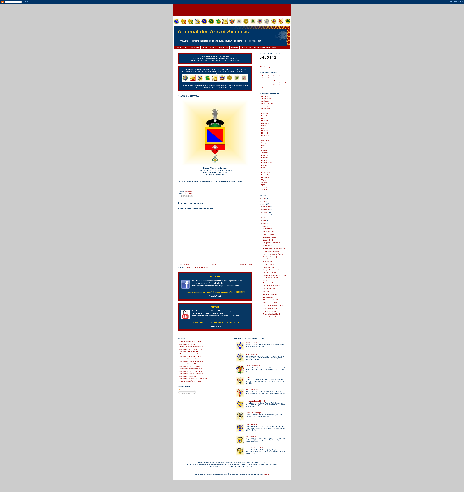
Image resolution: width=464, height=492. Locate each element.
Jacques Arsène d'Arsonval (272, 317)
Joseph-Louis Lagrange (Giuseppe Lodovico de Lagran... (274, 276)
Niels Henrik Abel (269, 267)
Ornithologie (265, 170)
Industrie (264, 148)
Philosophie (265, 177)
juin (264, 223)
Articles (182, 390)
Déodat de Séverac (269, 237)
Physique (264, 180)
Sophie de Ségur (268, 264)
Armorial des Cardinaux (187, 344)
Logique (264, 160)
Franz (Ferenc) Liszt (252, 389)
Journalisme (265, 153)
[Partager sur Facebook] (189, 196)
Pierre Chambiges (269, 283)
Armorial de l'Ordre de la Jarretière (190, 366)
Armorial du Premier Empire (188, 351)
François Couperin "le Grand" (272, 270)
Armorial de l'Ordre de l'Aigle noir (190, 359)
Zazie (265, 280)
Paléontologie (266, 175)
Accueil (178, 47)
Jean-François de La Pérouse (273, 254)
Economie (264, 130)
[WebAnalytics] (182, 401)
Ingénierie (264, 150)
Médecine (264, 167)
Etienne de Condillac (270, 303)
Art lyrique (264, 111)
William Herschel (251, 354)
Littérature (264, 158)
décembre (266, 206)
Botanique (264, 121)
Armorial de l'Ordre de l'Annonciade (191, 361)
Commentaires (185, 394)
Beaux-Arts (265, 116)
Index (185, 47)
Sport (263, 185)
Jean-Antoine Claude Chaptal (273, 305)
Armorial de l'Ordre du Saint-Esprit (190, 369)
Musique (189, 193)
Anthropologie (266, 98)
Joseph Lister (250, 377)
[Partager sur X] (187, 196)
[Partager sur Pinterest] (191, 196)
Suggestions (194, 47)
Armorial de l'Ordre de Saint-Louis (190, 371)
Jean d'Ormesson (269, 289)
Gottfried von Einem (252, 342)
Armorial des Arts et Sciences (213, 31)
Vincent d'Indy (267, 261)
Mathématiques (266, 162)
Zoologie (264, 190)
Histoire (263, 145)
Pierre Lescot (267, 245)
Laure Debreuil (268, 240)
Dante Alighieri (268, 297)
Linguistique (265, 155)
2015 (263, 201)
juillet (265, 220)
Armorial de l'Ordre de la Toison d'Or (191, 374)
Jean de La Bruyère (269, 273)
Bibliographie (223, 47)
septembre (267, 215)
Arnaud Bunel (188, 191)
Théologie (264, 187)
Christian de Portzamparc (254, 413)
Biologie (264, 118)
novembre (266, 209)
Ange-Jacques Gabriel (270, 308)
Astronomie (265, 113)
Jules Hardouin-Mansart (253, 424)
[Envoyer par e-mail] (182, 196)
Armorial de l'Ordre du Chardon (189, 364)
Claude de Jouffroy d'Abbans (272, 300)
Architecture (265, 101)
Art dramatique (266, 108)
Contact (213, 47)
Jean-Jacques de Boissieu (272, 286)
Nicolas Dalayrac (268, 234)
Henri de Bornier (268, 231)
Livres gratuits (246, 47)
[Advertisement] (232, 9)
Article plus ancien (246, 264)
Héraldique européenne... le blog (265, 47)
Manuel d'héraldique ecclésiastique (191, 346)
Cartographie (265, 123)
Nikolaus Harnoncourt (253, 366)
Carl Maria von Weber (270, 294)
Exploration (265, 135)
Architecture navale (267, 103)
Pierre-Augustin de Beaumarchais (274, 248)
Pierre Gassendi (251, 436)
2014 (263, 204)
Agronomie (265, 96)
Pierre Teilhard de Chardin (272, 314)
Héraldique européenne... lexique (190, 381)
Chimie (263, 126)
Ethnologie (264, 133)
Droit (263, 128)
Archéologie (265, 106)
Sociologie (264, 182)
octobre (266, 212)
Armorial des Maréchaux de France (191, 349)
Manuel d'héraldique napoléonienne (191, 354)
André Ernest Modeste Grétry (272, 251)
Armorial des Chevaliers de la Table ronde (193, 378)
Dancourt (266, 291)
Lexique (204, 47)
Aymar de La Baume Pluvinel (255, 401)
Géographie (265, 140)
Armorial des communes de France (190, 356)
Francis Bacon (268, 229)
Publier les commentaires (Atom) (197, 267)
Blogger (266, 474)
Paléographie (265, 172)
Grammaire (265, 138)
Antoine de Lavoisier (270, 311)
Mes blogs (234, 47)
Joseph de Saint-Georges (271, 243)
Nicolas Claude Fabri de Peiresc (256, 448)
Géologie (264, 143)
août (265, 218)
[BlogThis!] (184, 196)
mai (264, 226)
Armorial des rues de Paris (188, 376)
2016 (263, 198)
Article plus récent (184, 264)
